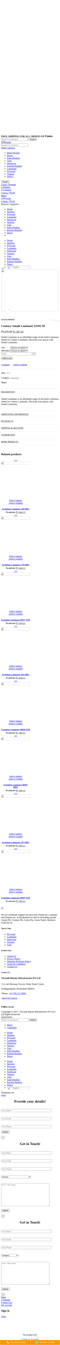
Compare (5, 364)
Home (3, 319)
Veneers (10, 174)
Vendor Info (8, 435)
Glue (9, 161)
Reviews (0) (7, 421)
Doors (10, 155)
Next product (57, 319)
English (15, 267)
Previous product (51, 319)
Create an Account (30, 1339)
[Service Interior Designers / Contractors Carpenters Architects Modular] (16, 1177)
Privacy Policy (13, 959)
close (3, 1095)
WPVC (10, 176)
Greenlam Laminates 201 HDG (15, 675)
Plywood (11, 171)
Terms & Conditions (16, 964)
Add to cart (7, 358)
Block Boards (13, 153)
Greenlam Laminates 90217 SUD (15, 620)
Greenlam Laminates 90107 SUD (15, 898)
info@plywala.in (9, 998)
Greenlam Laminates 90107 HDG (15, 786)
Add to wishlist (20, 364)
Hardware (11, 163)
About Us (11, 956)
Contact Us (12, 966)
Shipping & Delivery (12, 428)
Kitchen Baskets (14, 166)
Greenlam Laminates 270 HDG (15, 565)
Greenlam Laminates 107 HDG (15, 842)
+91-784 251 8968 (17, 993)
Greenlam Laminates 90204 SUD (15, 730)
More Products (9, 442)
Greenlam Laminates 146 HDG (15, 509)
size (3, 347)
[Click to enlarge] (8, 309)
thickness (5, 350)
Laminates (11, 168)
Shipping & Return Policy (19, 961)
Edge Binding (13, 158)
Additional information (14, 414)
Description (8, 392)
